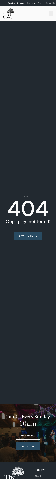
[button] (51, 13)
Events (40, 3)
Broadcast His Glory (16, 3)
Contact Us (50, 3)
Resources (31, 3)
